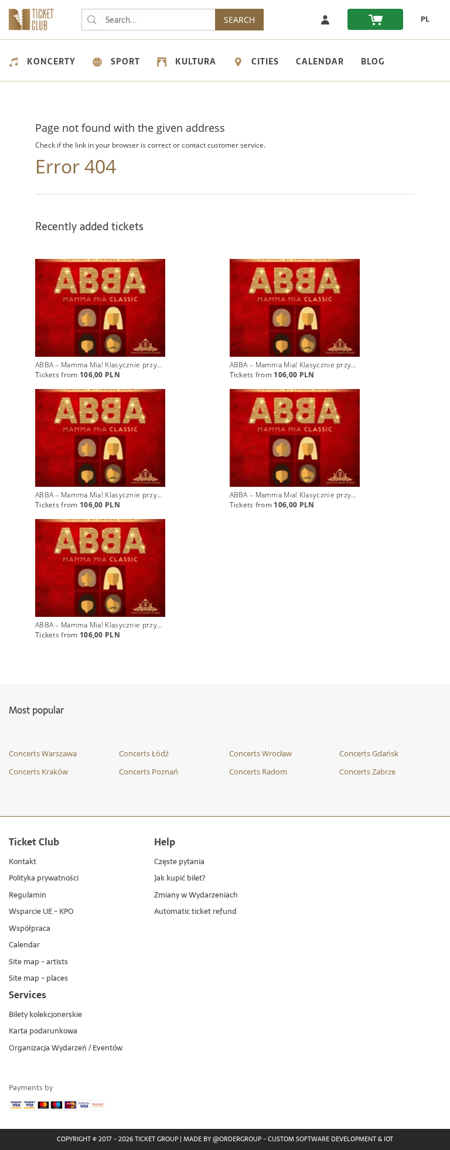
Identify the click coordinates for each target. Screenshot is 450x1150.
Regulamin (27, 895)
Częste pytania (179, 862)
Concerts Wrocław (260, 753)
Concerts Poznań (148, 771)
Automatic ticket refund (195, 911)
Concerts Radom (258, 771)
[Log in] (325, 19)
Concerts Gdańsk (368, 753)
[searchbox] (148, 19)
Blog (372, 61)
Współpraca (29, 928)
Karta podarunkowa (43, 1031)
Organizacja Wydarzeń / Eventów (65, 1048)
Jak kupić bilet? (179, 878)
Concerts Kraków (38, 771)
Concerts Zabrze (367, 771)
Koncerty (51, 61)
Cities (265, 61)
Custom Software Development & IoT (330, 1139)
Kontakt (22, 862)
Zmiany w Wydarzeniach (196, 895)
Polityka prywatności (44, 878)
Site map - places (38, 978)
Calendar (320, 61)
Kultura (195, 61)
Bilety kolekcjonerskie (45, 1015)
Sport (125, 61)
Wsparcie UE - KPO (41, 911)
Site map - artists (38, 962)
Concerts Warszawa (43, 753)
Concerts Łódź (144, 753)
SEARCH (239, 19)
